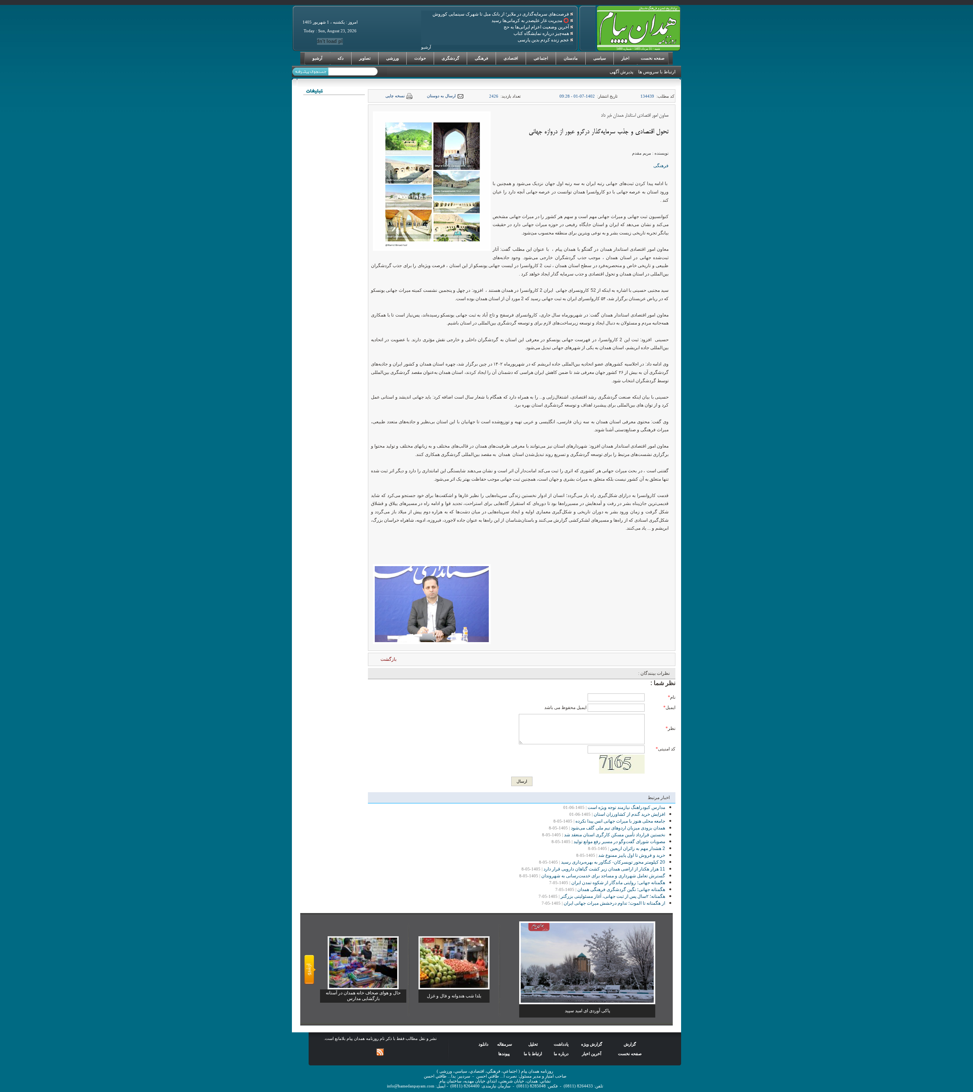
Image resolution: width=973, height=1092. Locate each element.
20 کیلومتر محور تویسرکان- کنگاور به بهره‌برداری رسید (613, 862)
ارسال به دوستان (441, 96)
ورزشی (392, 58)
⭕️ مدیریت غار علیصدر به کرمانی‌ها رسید (530, 20)
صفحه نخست (652, 58)
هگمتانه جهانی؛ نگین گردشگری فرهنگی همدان (621, 889)
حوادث (420, 58)
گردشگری (450, 58)
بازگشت (388, 659)
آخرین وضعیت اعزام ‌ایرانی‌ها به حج (537, 27)
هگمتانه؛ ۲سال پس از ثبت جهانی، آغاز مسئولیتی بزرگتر (613, 896)
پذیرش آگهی (621, 71)
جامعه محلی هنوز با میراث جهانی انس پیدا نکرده (620, 821)
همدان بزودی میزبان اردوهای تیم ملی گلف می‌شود (618, 828)
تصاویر (365, 58)
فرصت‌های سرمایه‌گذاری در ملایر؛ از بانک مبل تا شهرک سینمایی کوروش (501, 14)
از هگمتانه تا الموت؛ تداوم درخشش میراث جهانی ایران (614, 903)
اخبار (625, 58)
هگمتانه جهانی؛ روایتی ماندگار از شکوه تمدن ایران (618, 882)
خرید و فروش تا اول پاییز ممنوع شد (631, 855)
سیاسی (599, 58)
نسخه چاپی (395, 96)
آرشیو (317, 58)
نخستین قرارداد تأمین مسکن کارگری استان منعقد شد (614, 834)
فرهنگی (481, 58)
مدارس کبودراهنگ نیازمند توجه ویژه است (626, 807)
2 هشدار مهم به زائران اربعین (637, 848)
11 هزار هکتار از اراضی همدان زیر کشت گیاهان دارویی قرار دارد (604, 869)
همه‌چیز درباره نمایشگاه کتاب (541, 33)
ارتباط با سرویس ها (656, 71)
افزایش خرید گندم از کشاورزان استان (629, 814)
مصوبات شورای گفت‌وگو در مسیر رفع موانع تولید (619, 841)
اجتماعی (541, 58)
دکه (341, 58)
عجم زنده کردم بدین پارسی (544, 40)
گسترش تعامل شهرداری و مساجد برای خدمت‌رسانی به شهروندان (603, 875)
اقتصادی (511, 58)
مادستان (571, 58)
